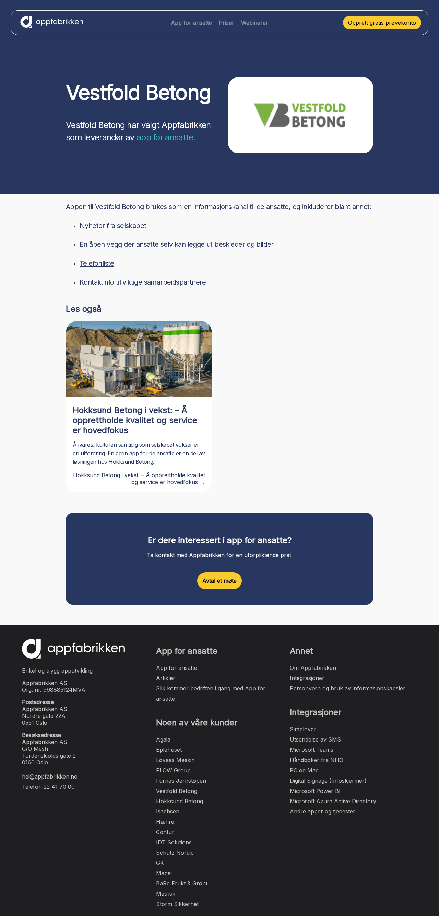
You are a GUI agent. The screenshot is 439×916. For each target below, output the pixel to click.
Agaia (163, 739)
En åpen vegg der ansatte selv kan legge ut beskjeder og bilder (177, 244)
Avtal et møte (219, 580)
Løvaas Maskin (175, 760)
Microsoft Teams (311, 749)
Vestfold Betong (176, 790)
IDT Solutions (174, 842)
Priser (226, 22)
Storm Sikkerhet (177, 904)
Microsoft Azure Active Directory (333, 801)
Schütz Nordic (175, 852)
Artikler (165, 678)
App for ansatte (191, 22)
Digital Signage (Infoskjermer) (328, 780)
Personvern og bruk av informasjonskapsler (347, 688)
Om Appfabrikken (313, 667)
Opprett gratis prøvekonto (382, 22)
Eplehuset (169, 749)
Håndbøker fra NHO (316, 760)
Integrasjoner (307, 678)
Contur (165, 832)
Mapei (164, 873)
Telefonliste (97, 263)
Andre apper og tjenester (322, 811)
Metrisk (165, 893)
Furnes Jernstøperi (181, 780)
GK (160, 862)
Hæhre (165, 821)
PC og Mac (304, 770)
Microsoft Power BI (315, 790)
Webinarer (254, 22)
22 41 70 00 (59, 786)
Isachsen (167, 811)
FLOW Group (173, 770)
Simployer (303, 729)
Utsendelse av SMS (315, 739)
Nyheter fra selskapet (113, 225)
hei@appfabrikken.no (50, 776)
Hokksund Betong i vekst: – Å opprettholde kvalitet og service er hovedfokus (135, 420)
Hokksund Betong (179, 801)
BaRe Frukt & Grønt (181, 883)
